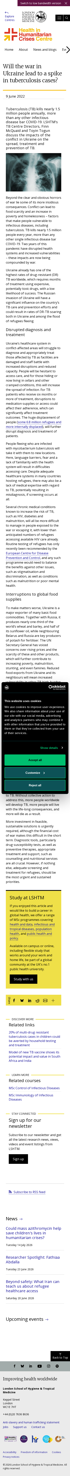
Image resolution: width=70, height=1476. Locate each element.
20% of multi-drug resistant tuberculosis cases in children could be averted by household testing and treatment (34, 1038)
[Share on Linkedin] (30, 1000)
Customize (32, 772)
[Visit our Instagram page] (48, 1366)
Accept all (35, 760)
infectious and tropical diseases (32, 926)
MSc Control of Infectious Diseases (34, 1088)
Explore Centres (10, 18)
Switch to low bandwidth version (40, 3)
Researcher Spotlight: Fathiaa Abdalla (33, 1259)
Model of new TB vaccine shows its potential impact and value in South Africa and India (34, 1056)
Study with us (23, 979)
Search (66, 18)
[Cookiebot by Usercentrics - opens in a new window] (49, 687)
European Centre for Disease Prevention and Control (27, 555)
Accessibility (9, 1452)
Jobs (5, 1427)
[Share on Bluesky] (22, 1000)
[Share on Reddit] (37, 1000)
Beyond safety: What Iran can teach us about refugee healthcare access (33, 1286)
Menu (59, 18)
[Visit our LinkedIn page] (30, 1366)
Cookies (56, 1452)
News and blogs (45, 49)
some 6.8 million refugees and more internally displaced (33, 424)
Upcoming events (24, 1319)
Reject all (35, 785)
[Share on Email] (45, 1000)
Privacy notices (11, 1456)
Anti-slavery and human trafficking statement (31, 1422)
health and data (21, 924)
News (12, 1218)
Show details (49, 747)
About (23, 49)
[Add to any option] (53, 1000)
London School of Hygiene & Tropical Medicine (34, 19)
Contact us (38, 1427)
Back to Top (60, 1357)
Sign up (18, 1159)
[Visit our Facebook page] (14, 1366)
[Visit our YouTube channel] (40, 1366)
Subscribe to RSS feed (29, 1192)
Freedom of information (34, 1452)
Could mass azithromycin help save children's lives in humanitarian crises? (33, 1233)
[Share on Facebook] (14, 1000)
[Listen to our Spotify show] (57, 1366)
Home (9, 49)
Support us (20, 1427)
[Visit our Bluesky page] (22, 1366)
